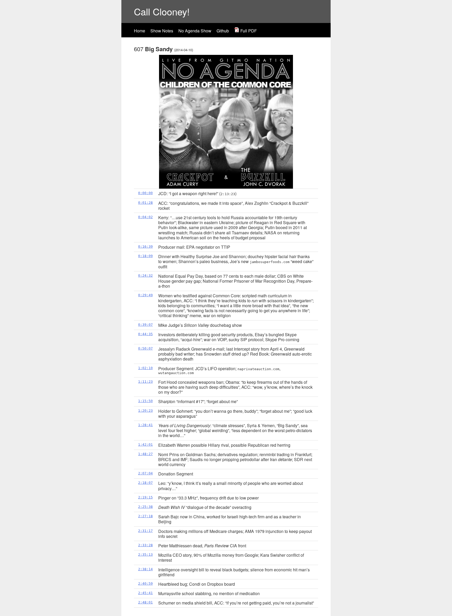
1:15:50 (145, 401)
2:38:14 (145, 569)
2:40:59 (145, 583)
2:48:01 (145, 602)
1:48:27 (145, 454)
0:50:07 (145, 348)
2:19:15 (145, 497)
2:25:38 (145, 507)
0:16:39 (145, 246)
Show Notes (161, 31)
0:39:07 (145, 325)
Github (223, 31)
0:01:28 (145, 203)
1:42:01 (145, 444)
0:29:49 (145, 295)
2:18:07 (145, 483)
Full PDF (248, 31)
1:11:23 (145, 381)
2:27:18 (145, 516)
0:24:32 (145, 275)
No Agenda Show (194, 31)
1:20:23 (145, 410)
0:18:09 (145, 256)
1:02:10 (145, 368)
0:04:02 (145, 217)
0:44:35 (145, 334)
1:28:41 (145, 425)
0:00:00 (145, 193)
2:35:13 (145, 554)
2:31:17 (145, 531)
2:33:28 (145, 545)
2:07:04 (145, 473)
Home (139, 31)
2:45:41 (145, 593)
